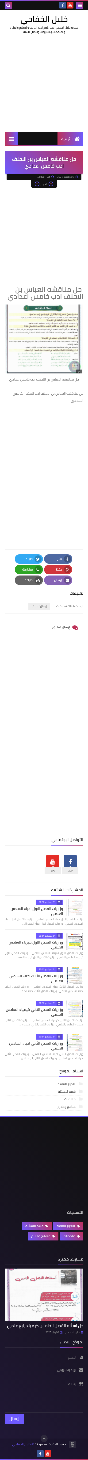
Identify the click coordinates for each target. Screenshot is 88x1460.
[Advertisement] (44, 83)
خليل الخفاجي (44, 19)
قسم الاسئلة (67, 1091)
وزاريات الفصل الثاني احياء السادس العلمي (36, 1046)
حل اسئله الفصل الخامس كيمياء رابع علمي (45, 1325)
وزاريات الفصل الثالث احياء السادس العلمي (36, 978)
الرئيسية (67, 139)
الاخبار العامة (67, 1084)
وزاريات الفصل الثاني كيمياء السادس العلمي (34, 1012)
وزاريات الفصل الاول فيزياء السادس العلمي (36, 945)
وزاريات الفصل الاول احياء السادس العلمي (37, 911)
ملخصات (70, 1099)
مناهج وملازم (66, 1107)
